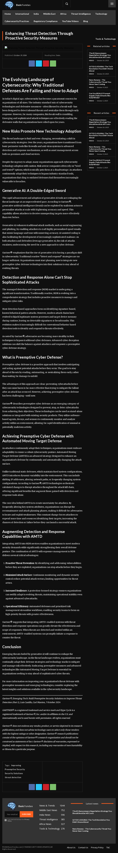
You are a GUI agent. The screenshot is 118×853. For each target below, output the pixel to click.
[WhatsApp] (53, 63)
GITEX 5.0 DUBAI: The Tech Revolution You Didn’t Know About (101, 68)
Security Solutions (14, 773)
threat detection (13, 777)
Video (91, 60)
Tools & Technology (105, 39)
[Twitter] (96, 3)
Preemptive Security (15, 769)
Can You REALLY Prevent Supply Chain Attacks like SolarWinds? (99, 95)
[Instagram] (82, 3)
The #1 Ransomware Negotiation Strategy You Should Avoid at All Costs (100, 55)
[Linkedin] (89, 3)
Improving (16, 765)
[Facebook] (75, 3)
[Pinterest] (46, 63)
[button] (66, 3)
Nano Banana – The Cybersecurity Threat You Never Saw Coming (100, 82)
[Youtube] (103, 3)
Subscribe (26, 814)
